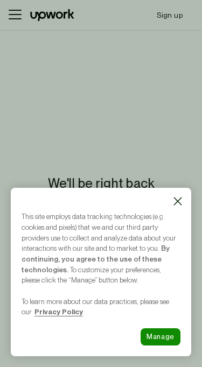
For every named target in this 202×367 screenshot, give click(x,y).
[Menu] (15, 15)
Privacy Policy (58, 311)
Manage (161, 337)
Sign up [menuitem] (170, 15)
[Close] (178, 201)
